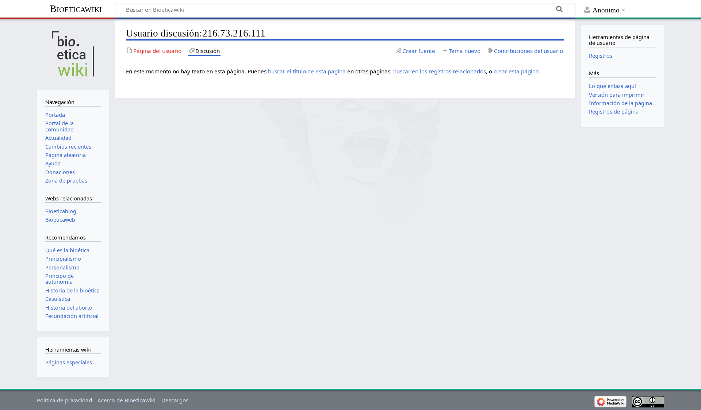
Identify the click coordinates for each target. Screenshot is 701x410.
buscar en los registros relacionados (439, 71)
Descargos (174, 400)
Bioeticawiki (76, 8)
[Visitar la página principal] (72, 53)
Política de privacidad (64, 400)
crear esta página (516, 71)
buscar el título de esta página (307, 71)
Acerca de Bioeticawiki (126, 400)
